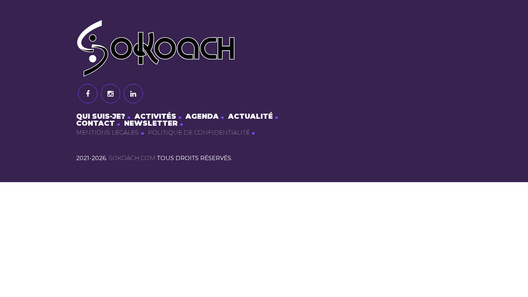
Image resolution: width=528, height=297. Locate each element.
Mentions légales (107, 132)
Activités (155, 116)
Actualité (250, 116)
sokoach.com (132, 158)
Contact (95, 123)
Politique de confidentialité (199, 132)
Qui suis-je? (100, 116)
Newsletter (151, 123)
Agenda (202, 116)
